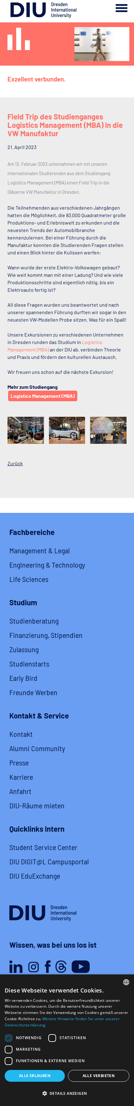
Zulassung (24, 649)
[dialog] (67, 1040)
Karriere (21, 776)
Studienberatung (34, 620)
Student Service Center (43, 847)
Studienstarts (29, 663)
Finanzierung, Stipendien (46, 634)
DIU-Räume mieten (37, 805)
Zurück (15, 463)
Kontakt (21, 733)
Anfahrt (20, 791)
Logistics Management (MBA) (43, 396)
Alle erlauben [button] (34, 1075)
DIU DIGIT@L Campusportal (49, 861)
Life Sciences (28, 578)
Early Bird (23, 677)
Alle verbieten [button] (99, 1075)
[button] (67, 1093)
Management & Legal (39, 550)
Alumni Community (37, 748)
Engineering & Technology (47, 564)
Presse (19, 762)
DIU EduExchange (34, 875)
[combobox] (126, 982)
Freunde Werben (33, 692)
